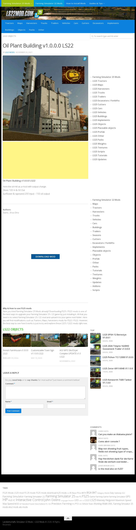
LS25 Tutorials (100, 155)
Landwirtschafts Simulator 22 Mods (18, 522)
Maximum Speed (123, 500)
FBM (77, 497)
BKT (94, 492)
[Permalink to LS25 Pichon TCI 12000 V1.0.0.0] (95, 361)
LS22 (87, 500)
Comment (10, 383)
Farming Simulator (13, 496)
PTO (77, 503)
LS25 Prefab (99, 131)
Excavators (98, 23)
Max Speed (8, 503)
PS (73, 504)
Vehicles (66, 23)
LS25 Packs (98, 139)
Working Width (101, 503)
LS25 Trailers (99, 96)
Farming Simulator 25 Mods (16, 3)
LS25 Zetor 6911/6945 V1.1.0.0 (118, 368)
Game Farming (96, 496)
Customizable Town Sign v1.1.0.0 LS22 (42, 352)
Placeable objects (102, 250)
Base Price (76, 493)
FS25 (85, 496)
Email (50, 401)
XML (110, 503)
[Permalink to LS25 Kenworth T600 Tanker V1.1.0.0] (95, 383)
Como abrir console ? (109, 441)
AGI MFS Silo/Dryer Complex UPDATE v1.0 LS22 (70, 353)
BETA (84, 493)
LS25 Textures (100, 147)
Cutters (85, 23)
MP (21, 504)
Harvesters (31, 23)
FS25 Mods (8, 492)
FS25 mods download (46, 492)
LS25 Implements (101, 120)
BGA (89, 492)
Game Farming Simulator (114, 496)
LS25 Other (98, 135)
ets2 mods (13, 507)
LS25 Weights (99, 143)
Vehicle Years (87, 504)
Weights (97, 278)
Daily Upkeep (116, 493)
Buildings (9, 29)
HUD (10, 500)
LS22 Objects (9, 36)
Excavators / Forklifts (103, 243)
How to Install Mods (76, 3)
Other (41, 29)
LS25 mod (19, 492)
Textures (97, 274)
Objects (21, 29)
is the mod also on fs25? (110, 468)
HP (5, 499)
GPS (128, 496)
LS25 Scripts (99, 151)
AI (71, 492)
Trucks (44, 23)
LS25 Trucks (99, 92)
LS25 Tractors (100, 80)
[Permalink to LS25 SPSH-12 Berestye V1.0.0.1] (95, 338)
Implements (113, 23)
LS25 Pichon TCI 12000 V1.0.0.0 (118, 357)
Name (8, 401)
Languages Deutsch (67, 500)
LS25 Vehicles (99, 112)
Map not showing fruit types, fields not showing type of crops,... (116, 450)
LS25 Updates (100, 159)
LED (76, 500)
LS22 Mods (10, 52)
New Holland (40, 504)
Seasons (97, 235)
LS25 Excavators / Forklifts (106, 100)
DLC (123, 493)
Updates (97, 282)
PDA (49, 504)
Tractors (9, 23)
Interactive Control (30, 499)
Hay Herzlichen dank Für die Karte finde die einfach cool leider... (115, 460)
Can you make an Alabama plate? (115, 434)
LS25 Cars (97, 108)
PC (47, 504)
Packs (32, 29)
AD (68, 493)
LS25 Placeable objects (104, 127)
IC (14, 500)
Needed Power (28, 504)
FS (80, 496)
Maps (20, 23)
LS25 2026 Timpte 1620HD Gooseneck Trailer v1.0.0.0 (116, 347)
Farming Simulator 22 (34, 496)
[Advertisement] (45, 160)
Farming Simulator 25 (60, 496)
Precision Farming (62, 503)
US (80, 504)
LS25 (93, 500)
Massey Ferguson (106, 500)
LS (83, 500)
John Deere (52, 500)
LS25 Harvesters (101, 88)
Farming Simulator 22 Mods (49, 3)
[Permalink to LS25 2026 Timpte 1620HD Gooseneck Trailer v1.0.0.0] (95, 349)
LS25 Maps (98, 84)
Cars (76, 23)
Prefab (96, 258)
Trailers (54, 23)
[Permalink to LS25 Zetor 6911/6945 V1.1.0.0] (95, 372)
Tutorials (97, 270)
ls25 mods (62, 492)
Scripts (96, 290)
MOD (16, 503)
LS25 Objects (99, 124)
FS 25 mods (29, 492)
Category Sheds (103, 493)
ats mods (23, 507)
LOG (80, 500)
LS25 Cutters (99, 104)
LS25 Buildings (100, 116)
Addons (96, 286)
